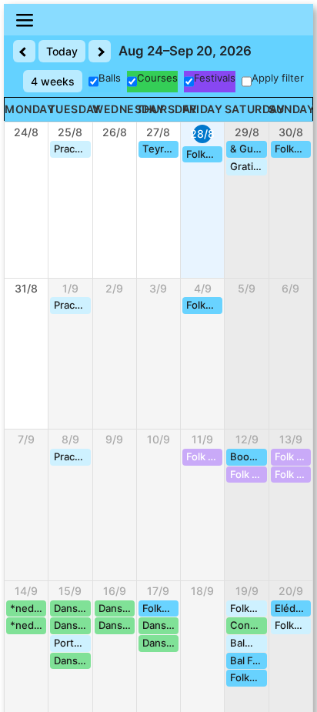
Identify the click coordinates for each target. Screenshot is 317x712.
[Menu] (158, 19)
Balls (109, 78)
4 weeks (53, 81)
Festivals (214, 78)
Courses (157, 78)
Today (62, 51)
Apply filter (278, 78)
